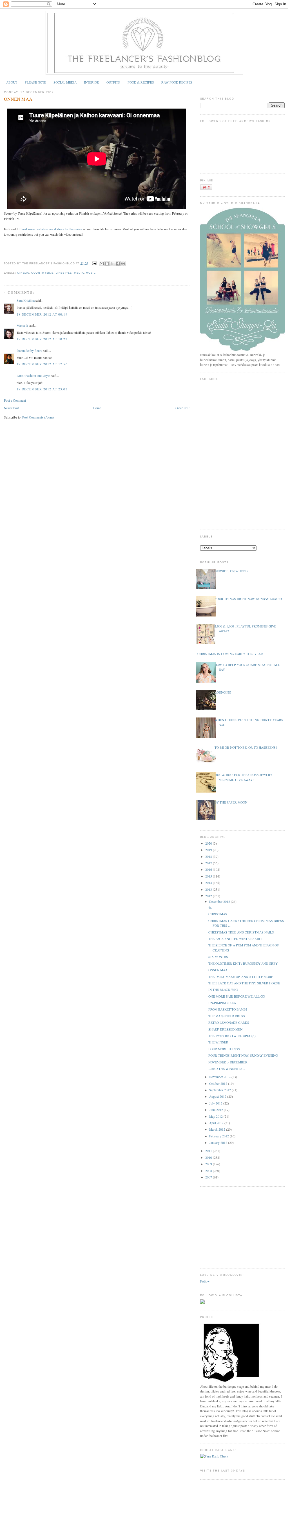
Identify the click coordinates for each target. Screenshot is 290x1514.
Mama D (22, 325)
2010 (209, 1157)
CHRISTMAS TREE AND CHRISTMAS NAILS (241, 932)
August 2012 (218, 1096)
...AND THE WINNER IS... (226, 1069)
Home (97, 408)
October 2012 (218, 1083)
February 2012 (219, 1136)
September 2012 (220, 1090)
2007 (209, 1177)
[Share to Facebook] (118, 263)
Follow (204, 1281)
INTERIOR (91, 82)
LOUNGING (223, 692)
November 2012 (220, 1077)
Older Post (182, 408)
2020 (209, 843)
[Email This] (101, 263)
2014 (209, 883)
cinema (23, 272)
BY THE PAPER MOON (231, 802)
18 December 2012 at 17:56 (42, 364)
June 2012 (216, 1110)
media (79, 272)
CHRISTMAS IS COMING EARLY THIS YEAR (230, 654)
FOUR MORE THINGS (224, 1049)
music (91, 272)
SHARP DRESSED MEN (225, 1029)
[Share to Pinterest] (123, 263)
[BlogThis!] (107, 263)
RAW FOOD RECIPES (177, 82)
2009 (209, 1164)
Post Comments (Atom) (38, 417)
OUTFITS (113, 82)
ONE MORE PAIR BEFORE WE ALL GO (236, 996)
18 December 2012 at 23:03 (42, 389)
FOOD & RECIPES (141, 82)
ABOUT (11, 82)
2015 (209, 876)
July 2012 (216, 1103)
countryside (42, 272)
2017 (209, 863)
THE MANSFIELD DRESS (226, 1016)
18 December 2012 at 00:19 (42, 314)
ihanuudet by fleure (29, 350)
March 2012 (217, 1129)
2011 (209, 1151)
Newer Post (11, 408)
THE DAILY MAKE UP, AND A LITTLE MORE (240, 977)
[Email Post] (94, 263)
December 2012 (220, 901)
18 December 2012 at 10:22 (42, 339)
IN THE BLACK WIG (223, 989)
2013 (209, 889)
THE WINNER (218, 1042)
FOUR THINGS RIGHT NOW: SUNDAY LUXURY (249, 599)
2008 (209, 1171)
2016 (209, 869)
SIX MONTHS (218, 957)
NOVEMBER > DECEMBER (227, 1062)
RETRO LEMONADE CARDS (228, 1022)
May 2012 (216, 1116)
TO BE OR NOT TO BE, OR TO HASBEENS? (246, 747)
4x (210, 907)
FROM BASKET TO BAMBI (227, 1009)
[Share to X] (112, 263)
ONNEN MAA (18, 99)
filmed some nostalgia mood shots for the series (50, 229)
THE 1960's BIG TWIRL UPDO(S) (232, 1036)
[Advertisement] (242, 1226)
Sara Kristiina (26, 300)
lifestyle (64, 272)
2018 (209, 856)
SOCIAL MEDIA (65, 82)
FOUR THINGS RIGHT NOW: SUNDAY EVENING (243, 1055)
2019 (209, 850)
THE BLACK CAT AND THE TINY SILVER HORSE (244, 983)
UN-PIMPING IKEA (222, 1003)
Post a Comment (15, 400)
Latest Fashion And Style (33, 376)
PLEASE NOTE (35, 82)
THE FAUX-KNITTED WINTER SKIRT (235, 939)
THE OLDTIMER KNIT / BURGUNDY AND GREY (243, 963)
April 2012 (216, 1123)
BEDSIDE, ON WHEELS (232, 571)
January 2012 (218, 1142)
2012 (209, 896)
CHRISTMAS (217, 914)
